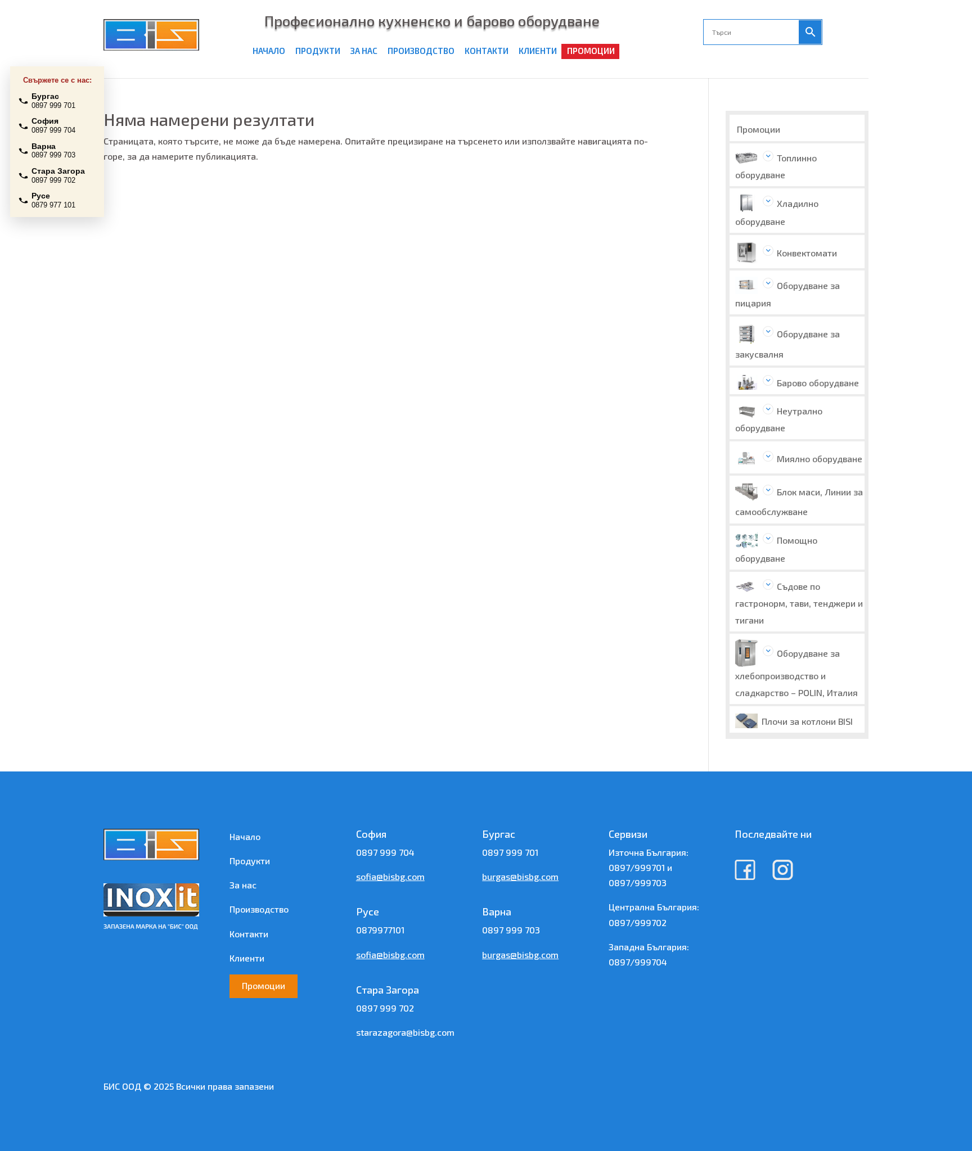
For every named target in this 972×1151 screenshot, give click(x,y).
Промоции (758, 129)
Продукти (250, 860)
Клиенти (247, 958)
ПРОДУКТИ (317, 51)
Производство (259, 909)
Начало (245, 836)
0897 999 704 (385, 852)
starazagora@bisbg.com (405, 1032)
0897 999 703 (511, 929)
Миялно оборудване (819, 458)
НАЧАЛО (269, 51)
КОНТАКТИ (486, 51)
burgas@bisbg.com (520, 876)
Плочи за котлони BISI (807, 721)
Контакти (249, 933)
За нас (243, 884)
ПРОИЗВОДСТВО (421, 51)
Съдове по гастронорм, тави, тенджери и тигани (799, 603)
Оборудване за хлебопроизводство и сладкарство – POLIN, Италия (796, 673)
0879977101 (380, 929)
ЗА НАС (363, 51)
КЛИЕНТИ (538, 51)
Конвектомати (807, 252)
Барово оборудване (818, 382)
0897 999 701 (510, 852)
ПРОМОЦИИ (591, 51)
